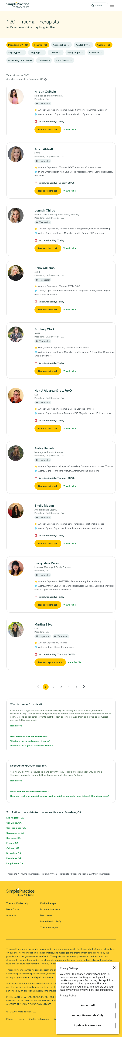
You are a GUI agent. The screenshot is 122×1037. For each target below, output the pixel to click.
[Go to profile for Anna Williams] (19, 273)
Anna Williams (44, 268)
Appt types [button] (14, 52)
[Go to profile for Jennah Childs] (19, 215)
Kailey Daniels (44, 448)
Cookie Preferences (39, 1019)
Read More (16, 725)
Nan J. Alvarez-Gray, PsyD (53, 390)
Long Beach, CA (14, 863)
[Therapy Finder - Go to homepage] (59, 893)
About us (11, 915)
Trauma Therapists (29, 873)
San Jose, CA (13, 838)
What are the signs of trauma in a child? (31, 745)
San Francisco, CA (16, 827)
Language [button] (35, 52)
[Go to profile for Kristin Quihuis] (19, 97)
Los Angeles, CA (15, 817)
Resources (46, 915)
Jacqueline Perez (46, 563)
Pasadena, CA (13, 858)
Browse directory (50, 909)
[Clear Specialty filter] (45, 44)
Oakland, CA (12, 848)
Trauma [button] (38, 44)
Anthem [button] (101, 44)
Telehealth (44, 60)
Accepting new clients (20, 60)
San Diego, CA (13, 822)
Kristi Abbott (43, 149)
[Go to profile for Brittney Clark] (19, 334)
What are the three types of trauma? (30, 741)
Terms (21, 1019)
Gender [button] (54, 52)
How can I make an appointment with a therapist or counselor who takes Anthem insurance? (59, 796)
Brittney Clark (44, 329)
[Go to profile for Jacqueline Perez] (19, 568)
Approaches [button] (59, 44)
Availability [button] (82, 44)
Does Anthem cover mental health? (29, 791)
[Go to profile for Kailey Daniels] (19, 453)
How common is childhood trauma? (29, 736)
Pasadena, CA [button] (15, 44)
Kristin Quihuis (45, 91)
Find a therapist (49, 903)
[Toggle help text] (45, 79)
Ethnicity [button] (94, 52)
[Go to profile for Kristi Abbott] (19, 154)
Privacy (10, 1019)
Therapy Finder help (17, 903)
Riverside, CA (13, 853)
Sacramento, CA (15, 833)
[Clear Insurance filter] (109, 44)
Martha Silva (43, 624)
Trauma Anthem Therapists (55, 873)
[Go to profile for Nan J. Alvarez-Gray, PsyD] (19, 396)
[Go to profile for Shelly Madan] (19, 511)
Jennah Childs (44, 210)
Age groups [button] (73, 52)
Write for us (12, 909)
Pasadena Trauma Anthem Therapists (90, 873)
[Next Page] (84, 686)
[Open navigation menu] (112, 5)
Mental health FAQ (50, 921)
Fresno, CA (12, 843)
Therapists (11, 873)
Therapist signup (49, 927)
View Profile (70, 129)
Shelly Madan (44, 505)
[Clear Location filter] (26, 44)
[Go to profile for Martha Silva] (19, 629)
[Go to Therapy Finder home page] (17, 5)
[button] (61, 111)
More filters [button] (62, 60)
